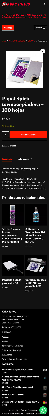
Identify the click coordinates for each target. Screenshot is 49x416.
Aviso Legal (7, 354)
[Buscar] (45, 4)
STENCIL (31, 41)
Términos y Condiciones (12, 346)
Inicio (4, 41)
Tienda (5, 341)
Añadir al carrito (28, 134)
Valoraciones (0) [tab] (25, 159)
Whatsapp (8, 27)
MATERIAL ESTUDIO (17, 41)
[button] (42, 51)
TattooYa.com (17, 413)
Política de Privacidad (11, 350)
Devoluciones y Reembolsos (14, 359)
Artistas (5, 337)
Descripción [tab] (7, 159)
